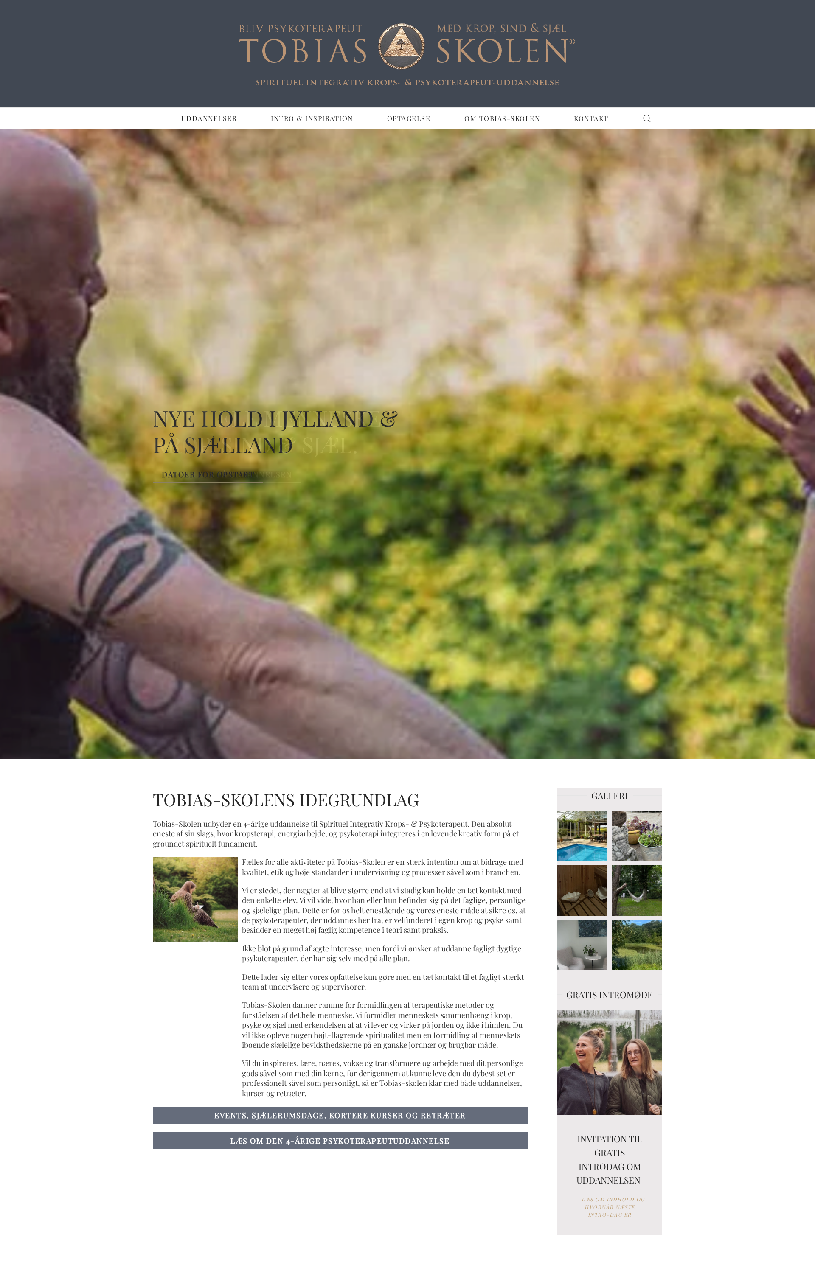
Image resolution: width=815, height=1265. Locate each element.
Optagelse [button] (409, 118)
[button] (647, 118)
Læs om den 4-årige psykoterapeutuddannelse (340, 1141)
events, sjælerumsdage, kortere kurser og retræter (340, 1115)
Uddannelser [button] (209, 118)
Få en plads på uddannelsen (227, 474)
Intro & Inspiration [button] (312, 118)
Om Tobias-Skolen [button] (502, 118)
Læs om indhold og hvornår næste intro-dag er (613, 1207)
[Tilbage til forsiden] (407, 53)
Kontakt (591, 118)
